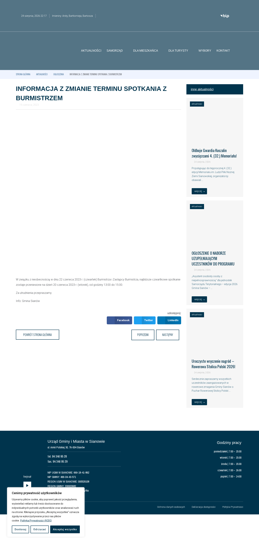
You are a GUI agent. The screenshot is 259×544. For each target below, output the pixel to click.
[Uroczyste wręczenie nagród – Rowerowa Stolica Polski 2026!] (214, 348)
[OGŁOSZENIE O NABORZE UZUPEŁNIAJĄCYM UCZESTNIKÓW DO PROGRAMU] (214, 240)
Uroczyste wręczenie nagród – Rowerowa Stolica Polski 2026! (213, 363)
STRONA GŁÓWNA (23, 74)
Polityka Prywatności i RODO (36, 520)
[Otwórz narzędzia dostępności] (240, 5)
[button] (240, 51)
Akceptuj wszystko (65, 529)
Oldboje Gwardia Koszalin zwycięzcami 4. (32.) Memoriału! (214, 153)
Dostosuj (20, 529)
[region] (46, 512)
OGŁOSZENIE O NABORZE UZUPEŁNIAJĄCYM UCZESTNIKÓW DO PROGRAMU (213, 258)
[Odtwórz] (27, 486)
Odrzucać (39, 529)
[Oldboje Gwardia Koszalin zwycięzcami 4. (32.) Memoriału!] (214, 137)
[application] (27, 486)
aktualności (42, 74)
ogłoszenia (58, 74)
